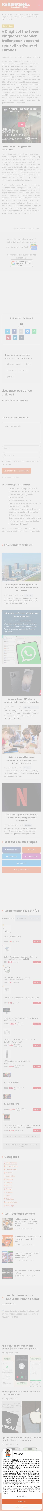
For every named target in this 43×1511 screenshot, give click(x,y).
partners (15, 1460)
